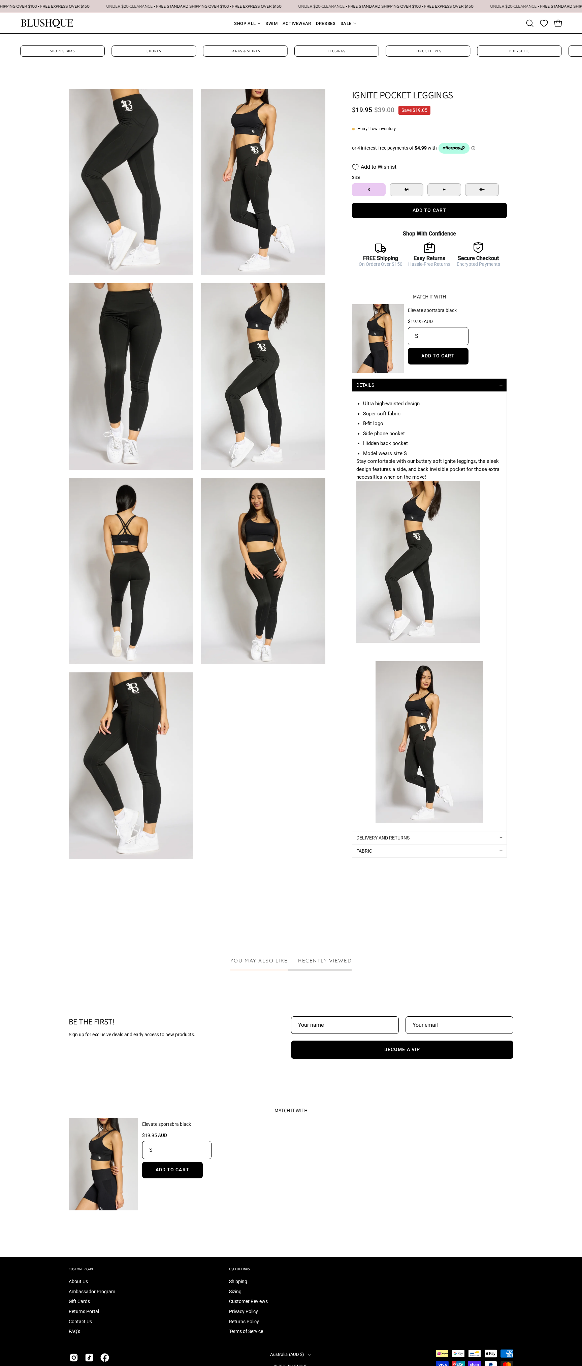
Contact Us (80, 1322)
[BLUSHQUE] (47, 23)
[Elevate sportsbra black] (378, 338)
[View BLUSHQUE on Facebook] (105, 1358)
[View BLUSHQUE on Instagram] (74, 1358)
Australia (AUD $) (287, 1354)
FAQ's (74, 1332)
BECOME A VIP (402, 1049)
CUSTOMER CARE (81, 1269)
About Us (78, 1281)
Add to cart (438, 356)
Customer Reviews (248, 1302)
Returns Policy (244, 1322)
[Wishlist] (544, 23)
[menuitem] (243, 23)
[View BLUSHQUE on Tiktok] (89, 1358)
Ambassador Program (92, 1292)
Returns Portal (84, 1311)
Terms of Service (246, 1332)
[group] (291, 51)
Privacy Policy (243, 1311)
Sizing (235, 1292)
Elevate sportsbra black (432, 310)
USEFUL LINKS (239, 1269)
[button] (530, 23)
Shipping (238, 1281)
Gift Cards (79, 1302)
